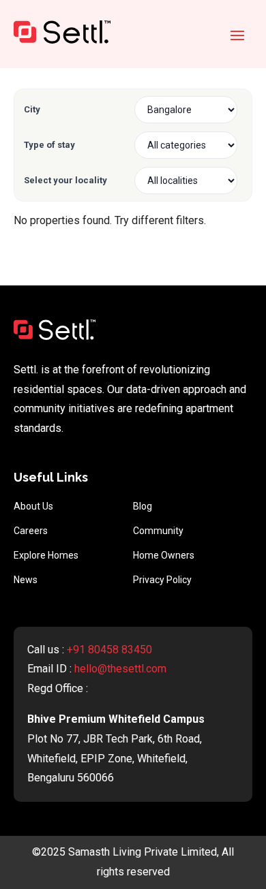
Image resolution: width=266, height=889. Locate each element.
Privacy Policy (162, 579)
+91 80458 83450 (109, 649)
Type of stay (49, 145)
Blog (142, 506)
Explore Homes (46, 555)
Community (158, 530)
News (26, 579)
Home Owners (163, 555)
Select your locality (65, 180)
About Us (33, 506)
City (32, 109)
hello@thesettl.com (120, 668)
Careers (31, 530)
